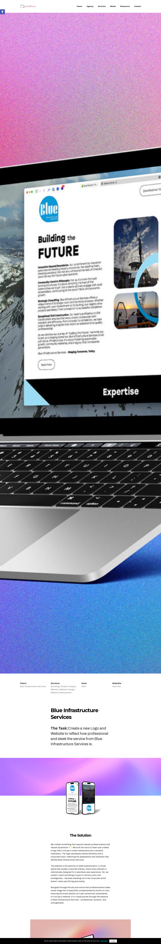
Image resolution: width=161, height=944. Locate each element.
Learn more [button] (104, 941)
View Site (116, 686)
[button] (2, 11)
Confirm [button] (113, 941)
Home (79, 6)
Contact (137, 6)
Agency (90, 6)
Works (113, 6)
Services (102, 6)
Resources (125, 6)
